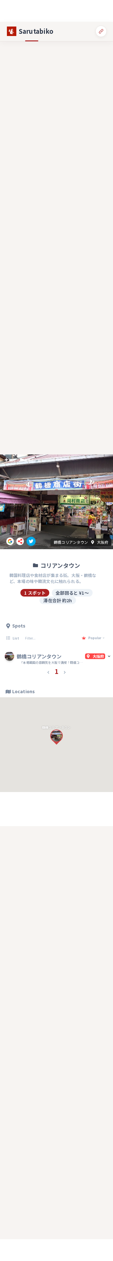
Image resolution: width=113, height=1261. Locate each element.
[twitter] (31, 541)
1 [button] (56, 671)
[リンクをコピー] (101, 31)
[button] (48, 671)
